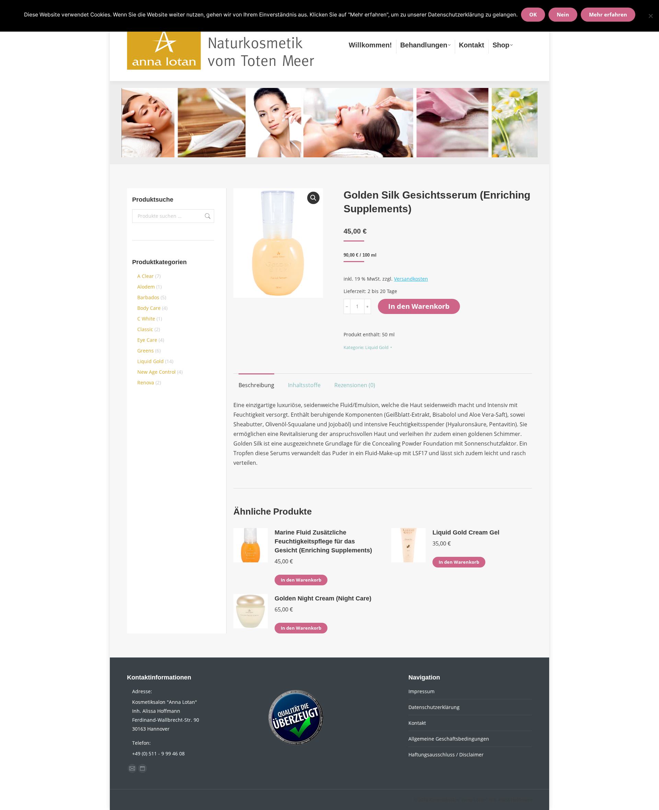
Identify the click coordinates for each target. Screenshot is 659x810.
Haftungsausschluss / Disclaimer (446, 754)
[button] (313, 198)
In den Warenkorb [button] (301, 580)
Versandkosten (411, 278)
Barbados (148, 297)
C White (146, 318)
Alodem (146, 286)
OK (533, 14)
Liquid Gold (377, 347)
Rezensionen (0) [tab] (354, 385)
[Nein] (650, 15)
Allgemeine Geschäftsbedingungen (448, 738)
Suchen (207, 216)
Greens (145, 350)
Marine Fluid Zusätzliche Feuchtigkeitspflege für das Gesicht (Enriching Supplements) (323, 541)
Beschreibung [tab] (256, 385)
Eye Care (147, 340)
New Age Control (156, 372)
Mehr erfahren (608, 14)
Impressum (421, 691)
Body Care (149, 308)
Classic (145, 329)
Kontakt (417, 723)
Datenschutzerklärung (434, 707)
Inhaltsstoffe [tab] (304, 385)
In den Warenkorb (419, 306)
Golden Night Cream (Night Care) (323, 598)
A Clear (145, 276)
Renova (145, 382)
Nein (563, 14)
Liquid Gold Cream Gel (465, 532)
